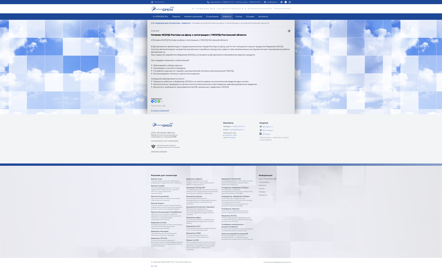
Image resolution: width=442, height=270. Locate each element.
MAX (235, 135)
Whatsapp (231, 137)
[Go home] (162, 125)
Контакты (263, 195)
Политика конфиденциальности (277, 262)
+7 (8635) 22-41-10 (227, 2)
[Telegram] (155, 101)
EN (152, 266)
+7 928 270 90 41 (238, 126)
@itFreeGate (268, 130)
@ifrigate (266, 134)
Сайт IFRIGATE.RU (266, 179)
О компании (264, 182)
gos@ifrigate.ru (272, 2)
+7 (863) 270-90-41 (255, 2)
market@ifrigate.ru (236, 130)
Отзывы (262, 192)
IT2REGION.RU (159, 2)
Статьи (262, 189)
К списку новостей (160, 110)
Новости (262, 185)
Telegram (228, 135)
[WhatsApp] (158, 101)
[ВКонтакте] (152, 101)
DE (156, 266)
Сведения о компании (159, 151)
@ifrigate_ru (268, 127)
